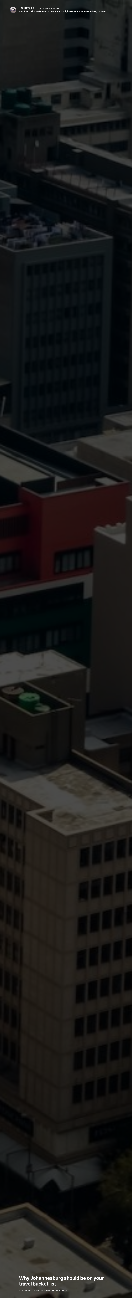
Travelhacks (55, 11)
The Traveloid (26, 7)
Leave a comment (61, 1290)
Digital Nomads (72, 11)
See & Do (24, 11)
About (102, 11)
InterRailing (90, 11)
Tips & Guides (38, 11)
